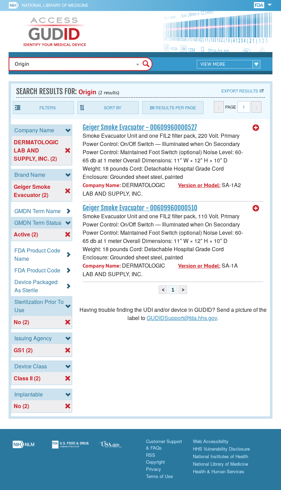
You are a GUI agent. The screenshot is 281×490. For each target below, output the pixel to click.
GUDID (55, 31)
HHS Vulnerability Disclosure (221, 448)
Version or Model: (199, 185)
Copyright (155, 461)
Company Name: (102, 185)
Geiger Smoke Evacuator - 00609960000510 (140, 208)
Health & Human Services (218, 471)
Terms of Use (159, 476)
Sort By (112, 107)
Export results (239, 91)
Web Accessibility (211, 441)
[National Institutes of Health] (15, 5)
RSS (150, 455)
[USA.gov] (117, 448)
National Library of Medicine (55, 5)
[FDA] (259, 5)
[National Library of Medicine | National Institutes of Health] (23, 448)
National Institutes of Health (220, 456)
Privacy (153, 469)
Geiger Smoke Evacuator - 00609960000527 (140, 127)
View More (212, 64)
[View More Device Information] (256, 127)
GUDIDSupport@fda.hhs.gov (182, 318)
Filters (47, 107)
